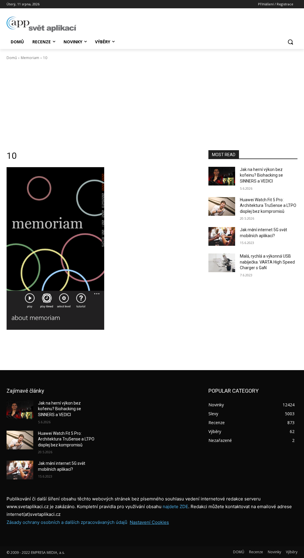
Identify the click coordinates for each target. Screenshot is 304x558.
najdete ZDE (175, 506)
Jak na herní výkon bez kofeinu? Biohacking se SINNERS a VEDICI (261, 175)
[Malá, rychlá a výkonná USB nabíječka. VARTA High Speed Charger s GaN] (221, 262)
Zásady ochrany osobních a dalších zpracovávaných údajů (67, 522)
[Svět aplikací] (41, 24)
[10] (102, 248)
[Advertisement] (152, 105)
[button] (290, 42)
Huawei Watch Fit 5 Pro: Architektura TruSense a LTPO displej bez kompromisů (268, 205)
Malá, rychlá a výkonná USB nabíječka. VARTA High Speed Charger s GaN (267, 262)
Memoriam (30, 57)
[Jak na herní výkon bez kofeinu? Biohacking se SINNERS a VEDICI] (221, 176)
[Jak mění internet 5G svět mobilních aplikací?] (221, 236)
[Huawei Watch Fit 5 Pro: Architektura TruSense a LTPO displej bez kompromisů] (221, 206)
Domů (12, 57)
